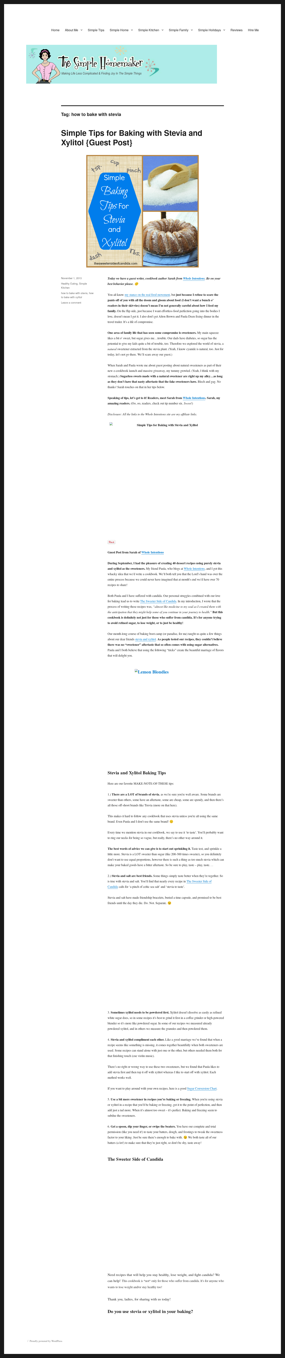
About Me (71, 30)
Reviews (237, 30)
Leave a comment (71, 302)
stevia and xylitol (145, 639)
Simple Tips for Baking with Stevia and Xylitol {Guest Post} (131, 137)
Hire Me (253, 30)
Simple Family (178, 30)
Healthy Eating (69, 283)
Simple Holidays (209, 30)
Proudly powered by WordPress (46, 1341)
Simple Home (119, 30)
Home (55, 30)
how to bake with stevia (74, 293)
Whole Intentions (194, 278)
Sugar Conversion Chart (202, 1088)
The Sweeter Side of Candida (158, 601)
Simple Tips (96, 30)
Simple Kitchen (148, 30)
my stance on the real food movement (147, 295)
